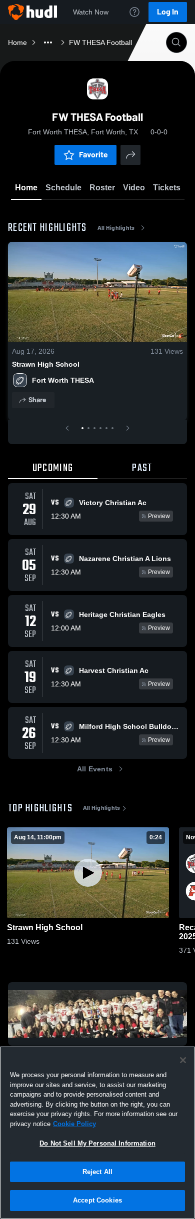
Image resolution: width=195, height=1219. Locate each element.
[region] (97, 1132)
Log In (167, 11)
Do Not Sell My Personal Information (98, 1143)
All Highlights (116, 228)
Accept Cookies (97, 1200)
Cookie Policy (74, 1124)
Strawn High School (46, 364)
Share (37, 400)
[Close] (183, 1060)
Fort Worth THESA (63, 380)
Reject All (97, 1172)
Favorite (93, 154)
